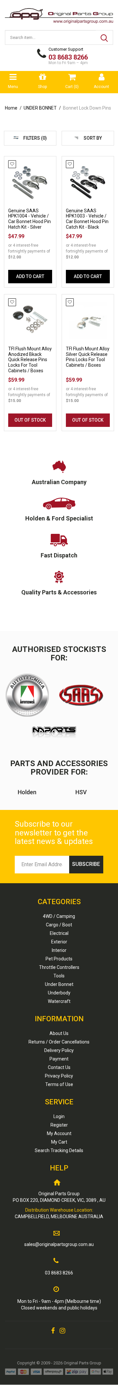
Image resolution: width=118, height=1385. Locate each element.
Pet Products (59, 958)
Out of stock (30, 420)
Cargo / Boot (59, 924)
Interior (59, 950)
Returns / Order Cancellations (59, 1041)
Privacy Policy (59, 1075)
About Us (59, 1033)
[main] (59, 297)
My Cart (59, 1142)
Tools (59, 975)
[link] (53, 1331)
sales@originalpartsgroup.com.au (59, 1244)
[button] (12, 164)
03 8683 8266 (59, 1272)
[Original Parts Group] (59, 13)
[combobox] (50, 37)
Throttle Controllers (59, 967)
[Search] (104, 37)
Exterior (59, 941)
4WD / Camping (59, 916)
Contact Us (59, 1067)
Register (59, 1125)
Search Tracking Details (59, 1150)
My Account (59, 1133)
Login (59, 1116)
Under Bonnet (59, 984)
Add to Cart (30, 276)
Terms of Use (59, 1084)
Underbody (59, 992)
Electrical (59, 933)
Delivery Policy (59, 1050)
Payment (59, 1058)
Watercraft (59, 1001)
